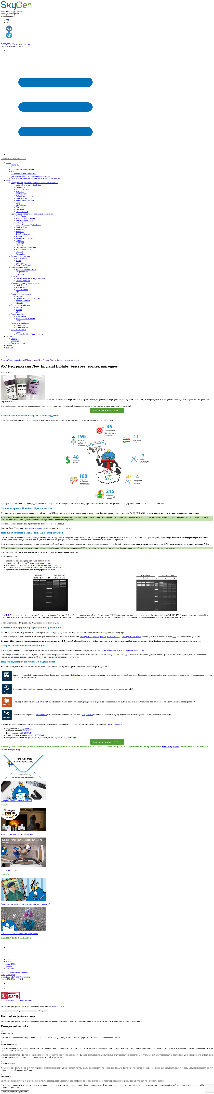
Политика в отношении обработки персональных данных (35, 178)
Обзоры (14, 339)
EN (7, 22)
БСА (174, 637)
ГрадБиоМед (21, 325)
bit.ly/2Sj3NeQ (26, 733)
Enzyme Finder (29, 689)
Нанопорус (20, 187)
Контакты (15, 165)
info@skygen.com (23, 44)
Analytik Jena (21, 198)
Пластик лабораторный (21, 294)
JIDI (17, 292)
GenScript (20, 209)
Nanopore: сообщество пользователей (16, 801)
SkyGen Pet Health (18, 330)
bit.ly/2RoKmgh (70, 737)
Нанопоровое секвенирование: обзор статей (19, 934)
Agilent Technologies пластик (28, 298)
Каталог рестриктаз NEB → (107, 410)
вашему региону (12, 749)
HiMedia (19, 245)
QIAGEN (20, 223)
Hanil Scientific (22, 285)
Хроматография (17, 314)
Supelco (19, 310)
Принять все (31, 1011)
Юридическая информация (22, 169)
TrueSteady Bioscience (25, 249)
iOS (83, 715)
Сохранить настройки (10, 1092)
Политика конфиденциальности (14, 972)
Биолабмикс (21, 216)
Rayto (18, 332)
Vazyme (19, 236)
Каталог (9, 180)
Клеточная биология (19, 267)
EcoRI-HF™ (7, 615)
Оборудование (22, 272)
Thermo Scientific (23, 301)
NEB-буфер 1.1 (86, 637)
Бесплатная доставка (9, 870)
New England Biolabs (24, 220)
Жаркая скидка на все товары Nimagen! (17, 834)
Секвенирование (23, 281)
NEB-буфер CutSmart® (131, 637)
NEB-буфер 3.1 (113, 637)
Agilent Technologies (24, 196)
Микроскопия (21, 287)
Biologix (19, 303)
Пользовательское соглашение (23, 174)
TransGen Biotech (23, 234)
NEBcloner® (41, 715)
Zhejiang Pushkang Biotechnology (29, 334)
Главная (4, 360)
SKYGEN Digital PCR (25, 189)
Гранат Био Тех (22, 327)
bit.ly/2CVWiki (31, 737)
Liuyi (18, 203)
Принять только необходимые (13, 1011)
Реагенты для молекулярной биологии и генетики (32, 214)
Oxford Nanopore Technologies (28, 185)
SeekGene (20, 192)
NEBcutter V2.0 (41, 702)
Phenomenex (21, 316)
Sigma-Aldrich (21, 258)
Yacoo (18, 261)
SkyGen (19, 296)
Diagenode (20, 207)
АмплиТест (21, 254)
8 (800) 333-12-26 (8, 44)
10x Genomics (21, 194)
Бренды (14, 167)
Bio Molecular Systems (25, 200)
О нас (8, 163)
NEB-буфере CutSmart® (51, 565)
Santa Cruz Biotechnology (26, 265)
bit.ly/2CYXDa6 (37, 735)
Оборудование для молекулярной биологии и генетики (34, 183)
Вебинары (15, 341)
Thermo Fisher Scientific (25, 218)
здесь (57, 623)
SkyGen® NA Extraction (26, 247)
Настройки (42, 1011)
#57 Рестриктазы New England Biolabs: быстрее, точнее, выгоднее (51, 360)
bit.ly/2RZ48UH (29, 731)
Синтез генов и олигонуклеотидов (30, 278)
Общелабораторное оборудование (25, 283)
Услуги (14, 276)
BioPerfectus (21, 205)
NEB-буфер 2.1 (99, 637)
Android (89, 715)
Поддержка (10, 336)
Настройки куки (8, 975)
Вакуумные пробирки (20, 323)
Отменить (24, 1092)
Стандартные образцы (20, 305)
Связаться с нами (18, 343)
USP (18, 312)
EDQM (19, 307)
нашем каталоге (35, 528)
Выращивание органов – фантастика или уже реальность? (25, 904)
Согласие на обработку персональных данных (30, 176)
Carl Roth (20, 263)
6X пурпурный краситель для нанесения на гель (124, 650)
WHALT (19, 252)
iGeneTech (20, 229)
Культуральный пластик (26, 269)
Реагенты (20, 274)
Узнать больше (58, 1006)
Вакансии (15, 171)
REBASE (74, 675)
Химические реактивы (20, 256)
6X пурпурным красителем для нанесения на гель (40, 567)
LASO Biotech (22, 212)
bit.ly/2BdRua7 (26, 728)
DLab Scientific (22, 290)
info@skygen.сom (170, 746)
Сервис (9, 345)
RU (7, 20)
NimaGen (20, 232)
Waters (18, 321)
